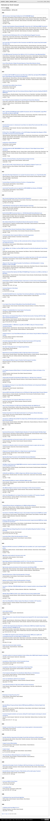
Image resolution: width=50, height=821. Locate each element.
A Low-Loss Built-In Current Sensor (10, 781)
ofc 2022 (4, 139)
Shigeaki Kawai (23, 630)
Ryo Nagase (43, 20)
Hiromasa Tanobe (17, 320)
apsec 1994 (5, 810)
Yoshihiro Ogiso (6, 36)
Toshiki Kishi (5, 251)
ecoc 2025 (5, 23)
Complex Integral (6, 749)
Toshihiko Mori (41, 630)
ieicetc (4, 210)
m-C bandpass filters (7, 787)
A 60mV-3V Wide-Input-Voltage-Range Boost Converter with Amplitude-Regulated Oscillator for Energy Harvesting (24, 530)
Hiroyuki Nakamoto (6, 532)
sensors (4, 415)
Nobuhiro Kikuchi (30, 408)
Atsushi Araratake (24, 320)
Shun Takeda (20, 373)
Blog (24, 819)
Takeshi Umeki (17, 58)
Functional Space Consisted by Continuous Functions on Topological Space (19, 182)
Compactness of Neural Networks (9, 142)
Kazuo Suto (28, 630)
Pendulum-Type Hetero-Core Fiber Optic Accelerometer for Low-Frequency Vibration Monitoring (22, 412)
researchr (3, 1)
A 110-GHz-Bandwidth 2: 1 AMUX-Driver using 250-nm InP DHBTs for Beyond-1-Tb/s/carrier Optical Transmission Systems (23, 325)
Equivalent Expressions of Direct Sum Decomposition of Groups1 (16, 574)
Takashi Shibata (6, 728)
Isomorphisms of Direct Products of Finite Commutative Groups (16, 661)
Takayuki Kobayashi (32, 17)
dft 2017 (4, 448)
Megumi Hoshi (25, 17)
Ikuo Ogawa (40, 716)
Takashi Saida (9, 138)
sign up (7, 813)
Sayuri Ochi (5, 401)
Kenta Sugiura (17, 36)
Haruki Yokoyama (35, 621)
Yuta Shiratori (42, 18)
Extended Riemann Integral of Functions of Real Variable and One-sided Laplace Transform (22, 771)
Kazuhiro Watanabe (25, 127)
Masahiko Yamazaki (6, 750)
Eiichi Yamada (17, 408)
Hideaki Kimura (22, 708)
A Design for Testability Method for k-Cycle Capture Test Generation (17, 310)
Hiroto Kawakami (17, 136)
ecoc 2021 (5, 179)
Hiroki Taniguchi (31, 36)
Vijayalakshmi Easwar (28, 282)
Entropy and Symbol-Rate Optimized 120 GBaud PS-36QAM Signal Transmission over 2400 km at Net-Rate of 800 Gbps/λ (25, 272)
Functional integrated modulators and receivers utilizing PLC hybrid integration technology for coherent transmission (24, 714)
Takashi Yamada (10, 208)
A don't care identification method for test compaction (14, 678)
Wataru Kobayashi (25, 318)
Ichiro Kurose (12, 414)
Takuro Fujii (31, 251)
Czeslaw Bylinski (13, 696)
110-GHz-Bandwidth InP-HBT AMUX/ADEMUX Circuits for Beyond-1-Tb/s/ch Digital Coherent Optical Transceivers (23, 149)
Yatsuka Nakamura (30, 744)
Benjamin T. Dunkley (13, 282)
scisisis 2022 (5, 161)
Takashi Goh (28, 207)
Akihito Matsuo (5, 258)
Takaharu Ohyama (11, 506)
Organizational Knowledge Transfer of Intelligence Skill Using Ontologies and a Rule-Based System (23, 765)
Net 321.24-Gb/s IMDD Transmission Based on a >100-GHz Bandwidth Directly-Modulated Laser (22, 213)
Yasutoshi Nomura (11, 160)
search (15, 1)
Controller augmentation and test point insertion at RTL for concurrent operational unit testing (22, 439)
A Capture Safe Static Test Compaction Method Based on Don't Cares (17, 399)
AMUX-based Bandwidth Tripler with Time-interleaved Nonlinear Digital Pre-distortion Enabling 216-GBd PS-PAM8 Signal (25, 92)
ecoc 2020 (5, 226)
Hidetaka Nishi (43, 214)
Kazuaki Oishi (5, 628)
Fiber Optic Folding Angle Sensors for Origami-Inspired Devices (16, 346)
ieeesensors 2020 (6, 245)
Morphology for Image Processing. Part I (11, 694)
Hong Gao (12, 532)
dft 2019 (4, 307)
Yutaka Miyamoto (6, 21)
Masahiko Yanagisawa (26, 738)
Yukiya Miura (5, 782)
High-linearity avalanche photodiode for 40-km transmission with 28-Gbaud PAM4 (20, 567)
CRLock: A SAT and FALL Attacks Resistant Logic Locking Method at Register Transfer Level (22, 164)
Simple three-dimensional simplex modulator (12, 645)
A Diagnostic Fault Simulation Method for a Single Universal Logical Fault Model (19, 451)
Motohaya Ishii (17, 207)
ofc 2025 (4, 39)
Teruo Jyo (28, 94)
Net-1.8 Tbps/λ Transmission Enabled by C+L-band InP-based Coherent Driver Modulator (21, 99)
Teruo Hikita (13, 809)
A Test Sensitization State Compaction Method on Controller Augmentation (18, 235)
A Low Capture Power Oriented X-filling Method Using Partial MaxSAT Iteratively (19, 304)
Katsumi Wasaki (20, 696)
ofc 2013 (4, 658)
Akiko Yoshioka (12, 738)
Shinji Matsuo (22, 217)
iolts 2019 (4, 343)
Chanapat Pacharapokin (7, 744)
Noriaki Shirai (34, 628)
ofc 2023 (4, 117)
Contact (6, 819)
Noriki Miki (16, 708)
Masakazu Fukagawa (7, 809)
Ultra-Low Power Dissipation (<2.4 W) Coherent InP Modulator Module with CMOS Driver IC (21, 405)
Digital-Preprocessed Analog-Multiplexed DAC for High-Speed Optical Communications (21, 352)
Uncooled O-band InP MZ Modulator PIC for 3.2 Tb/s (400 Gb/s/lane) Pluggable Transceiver (21, 35)
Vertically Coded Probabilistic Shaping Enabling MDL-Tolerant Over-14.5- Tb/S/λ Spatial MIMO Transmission (25, 26)
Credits (10, 819)
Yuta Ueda (19, 318)
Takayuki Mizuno (10, 201)
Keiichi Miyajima (6, 86)
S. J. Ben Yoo (41, 199)
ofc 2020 (4, 219)
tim (3, 129)
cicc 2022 (4, 155)
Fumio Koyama (9, 217)
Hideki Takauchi (23, 628)
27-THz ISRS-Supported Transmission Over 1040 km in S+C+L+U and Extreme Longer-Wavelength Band (24, 54)
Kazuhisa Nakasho (6, 537)
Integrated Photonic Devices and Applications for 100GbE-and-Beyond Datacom (19, 505)
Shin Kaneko (5, 708)
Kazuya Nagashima (40, 101)
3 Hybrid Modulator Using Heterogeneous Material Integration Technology (18, 205)
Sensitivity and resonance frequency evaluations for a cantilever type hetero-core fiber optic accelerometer (25, 257)
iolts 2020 (4, 232)
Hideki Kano (40, 628)
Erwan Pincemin (35, 199)
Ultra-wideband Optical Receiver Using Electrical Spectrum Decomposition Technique (20, 221)
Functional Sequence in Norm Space (10, 288)
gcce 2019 (5, 349)
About (2, 819)
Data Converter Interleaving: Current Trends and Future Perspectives (17, 198)
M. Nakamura (13, 223)
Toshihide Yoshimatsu (20, 506)
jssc (3, 269)
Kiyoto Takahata (35, 514)
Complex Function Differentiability (10, 743)
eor (3, 730)
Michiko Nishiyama (33, 127)
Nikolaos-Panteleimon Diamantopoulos (10, 214)
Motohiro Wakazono (13, 674)
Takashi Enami (5, 556)
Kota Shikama (26, 251)
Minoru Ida (8, 152)
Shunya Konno (29, 55)
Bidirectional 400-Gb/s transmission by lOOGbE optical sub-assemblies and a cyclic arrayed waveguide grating (24, 547)
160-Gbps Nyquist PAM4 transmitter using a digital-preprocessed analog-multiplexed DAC (21, 593)
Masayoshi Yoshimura (7, 166)
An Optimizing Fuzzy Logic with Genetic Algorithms (13, 797)
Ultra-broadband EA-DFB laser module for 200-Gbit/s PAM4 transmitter (17, 480)
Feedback (31, 819)
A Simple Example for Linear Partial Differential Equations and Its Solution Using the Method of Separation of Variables (25, 334)
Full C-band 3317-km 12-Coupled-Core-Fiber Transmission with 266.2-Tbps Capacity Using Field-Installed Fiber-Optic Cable (24, 43)
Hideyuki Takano (14, 452)
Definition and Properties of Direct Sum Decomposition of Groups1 (16, 580)
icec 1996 (4, 800)
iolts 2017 (4, 442)
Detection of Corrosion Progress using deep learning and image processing (18, 158)
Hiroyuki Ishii (5, 483)
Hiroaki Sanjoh (11, 483)
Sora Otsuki (5, 336)
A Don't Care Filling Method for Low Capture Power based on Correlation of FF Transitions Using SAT (24, 495)
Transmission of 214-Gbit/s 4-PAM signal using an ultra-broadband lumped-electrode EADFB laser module (25, 512)
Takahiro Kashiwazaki (20, 57)
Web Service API (19, 819)
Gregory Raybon (22, 199)
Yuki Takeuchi (5, 342)
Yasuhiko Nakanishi (21, 482)
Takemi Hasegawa (23, 20)
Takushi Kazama (35, 55)
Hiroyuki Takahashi (10, 20)
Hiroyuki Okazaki (20, 537)
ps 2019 (4, 357)
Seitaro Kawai (22, 639)
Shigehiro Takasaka (36, 20)
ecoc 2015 (5, 598)
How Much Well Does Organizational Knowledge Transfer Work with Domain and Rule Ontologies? (23, 737)
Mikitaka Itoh (10, 562)
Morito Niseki (13, 379)
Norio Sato (5, 252)
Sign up (48, 1)
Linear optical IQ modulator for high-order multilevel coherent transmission (18, 684)
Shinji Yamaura (29, 639)
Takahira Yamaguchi (42, 738)
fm (3, 88)
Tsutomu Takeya (24, 151)
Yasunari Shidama (19, 183)
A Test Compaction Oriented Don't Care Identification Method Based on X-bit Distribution (21, 672)
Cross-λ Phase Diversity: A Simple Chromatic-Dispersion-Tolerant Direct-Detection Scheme (21, 63)
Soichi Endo (17, 20)
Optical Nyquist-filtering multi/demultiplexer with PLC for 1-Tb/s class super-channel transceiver (23, 561)
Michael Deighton (43, 282)
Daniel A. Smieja (6, 282)
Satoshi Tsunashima (9, 320)
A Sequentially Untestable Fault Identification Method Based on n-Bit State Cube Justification (22, 377)
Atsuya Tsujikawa (14, 166)
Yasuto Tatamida (10, 136)
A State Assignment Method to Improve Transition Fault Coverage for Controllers (19, 360)
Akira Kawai (5, 17)
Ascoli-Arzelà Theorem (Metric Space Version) (12, 85)
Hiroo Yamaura (27, 798)
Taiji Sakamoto (7, 18)
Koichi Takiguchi (35, 708)
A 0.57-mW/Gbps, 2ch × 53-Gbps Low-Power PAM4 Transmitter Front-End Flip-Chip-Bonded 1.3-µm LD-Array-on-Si (25, 249)
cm (3, 202)
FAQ (27, 819)
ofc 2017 (4, 470)
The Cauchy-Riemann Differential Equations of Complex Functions (16, 754)
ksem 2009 (5, 740)
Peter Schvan (28, 199)
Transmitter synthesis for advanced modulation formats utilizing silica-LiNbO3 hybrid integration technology (25, 655)
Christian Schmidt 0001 (7, 199)
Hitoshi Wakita (36, 18)
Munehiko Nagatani (29, 18)
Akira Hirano (19, 434)
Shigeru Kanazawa (38, 36)
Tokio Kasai (19, 127)
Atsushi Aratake (6, 207)
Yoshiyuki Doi (34, 207)
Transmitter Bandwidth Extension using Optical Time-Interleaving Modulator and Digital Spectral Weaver (24, 293)
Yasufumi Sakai (16, 628)
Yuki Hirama (36, 305)
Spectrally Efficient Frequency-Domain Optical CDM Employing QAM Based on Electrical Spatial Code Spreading (24, 706)
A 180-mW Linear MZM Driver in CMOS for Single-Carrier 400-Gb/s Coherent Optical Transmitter (22, 473)
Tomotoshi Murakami (9, 630)
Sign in (45, 1)
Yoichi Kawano (29, 628)
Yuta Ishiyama (19, 236)
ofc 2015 (4, 552)
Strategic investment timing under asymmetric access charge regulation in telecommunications (22, 727)
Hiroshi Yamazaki (24, 36)
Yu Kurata (4, 620)
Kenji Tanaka (20, 474)
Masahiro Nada (5, 568)
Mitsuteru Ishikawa (17, 38)
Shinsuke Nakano (11, 407)
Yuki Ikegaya (5, 236)
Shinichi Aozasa (18, 620)
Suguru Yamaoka (28, 214)
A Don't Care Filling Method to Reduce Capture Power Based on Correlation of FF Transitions (22, 600)
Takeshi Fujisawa (28, 514)
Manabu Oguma (13, 508)
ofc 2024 (4, 82)
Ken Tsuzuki (11, 207)
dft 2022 (4, 167)
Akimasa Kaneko (25, 38)
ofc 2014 (4, 614)
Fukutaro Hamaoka (6, 57)
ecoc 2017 (5, 436)
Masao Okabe (18, 738)
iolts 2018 (4, 374)
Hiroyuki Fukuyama (15, 621)
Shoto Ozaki (5, 160)
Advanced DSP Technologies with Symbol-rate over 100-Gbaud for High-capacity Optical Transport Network (25, 392)
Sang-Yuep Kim (11, 708)
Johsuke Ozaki (39, 318)
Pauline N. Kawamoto (12, 336)
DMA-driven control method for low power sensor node (14, 555)
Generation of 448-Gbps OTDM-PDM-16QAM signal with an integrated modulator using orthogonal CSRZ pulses (24, 587)
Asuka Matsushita (22, 393)
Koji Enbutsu (12, 57)
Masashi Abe (23, 55)
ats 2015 (4, 603)
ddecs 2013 (5, 681)
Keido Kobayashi (6, 738)
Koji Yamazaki (27, 452)
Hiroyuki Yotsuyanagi (42, 379)
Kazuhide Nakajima (21, 18)
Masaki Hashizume (6, 380)
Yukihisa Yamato (25, 160)
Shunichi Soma (42, 506)
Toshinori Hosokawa (29, 166)
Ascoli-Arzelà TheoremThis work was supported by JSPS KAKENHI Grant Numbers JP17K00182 (22, 188)
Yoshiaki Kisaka (10, 395)
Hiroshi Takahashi (13, 686)
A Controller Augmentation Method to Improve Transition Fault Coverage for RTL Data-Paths (22, 340)
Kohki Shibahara (11, 17)
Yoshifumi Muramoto (41, 482)
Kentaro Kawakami (12, 556)
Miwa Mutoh (32, 94)
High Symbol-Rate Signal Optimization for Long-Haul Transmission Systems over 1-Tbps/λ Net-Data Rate (24, 174)
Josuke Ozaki (11, 36)
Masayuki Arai (37, 230)
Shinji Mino (16, 208)
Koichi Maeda (29, 20)
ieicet (4, 321)
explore (7, 1)
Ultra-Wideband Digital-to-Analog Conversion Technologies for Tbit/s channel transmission (22, 487)
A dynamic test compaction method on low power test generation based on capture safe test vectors (24, 445)
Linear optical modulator (8, 611)
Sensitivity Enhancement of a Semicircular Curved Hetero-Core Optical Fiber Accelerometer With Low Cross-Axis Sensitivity (25, 125)
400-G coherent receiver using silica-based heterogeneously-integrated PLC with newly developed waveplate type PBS (25, 618)
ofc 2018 (4, 396)
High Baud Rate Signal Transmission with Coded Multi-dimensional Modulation (19, 456)
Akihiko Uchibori (6, 798)
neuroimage (5, 285)
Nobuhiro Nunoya (10, 102)
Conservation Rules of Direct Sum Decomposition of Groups (15, 536)
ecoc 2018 (5, 389)
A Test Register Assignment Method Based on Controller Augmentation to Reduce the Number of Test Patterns (24, 371)
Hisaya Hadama (28, 708)
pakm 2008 (5, 768)
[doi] (9, 23)
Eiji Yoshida (9, 621)
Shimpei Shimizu (6, 55)
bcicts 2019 (5, 330)
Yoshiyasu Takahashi (16, 496)
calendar (11, 1)
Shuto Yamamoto (12, 95)
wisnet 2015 (5, 558)
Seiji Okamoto (13, 433)
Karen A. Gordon (6, 283)
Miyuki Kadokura (6, 127)
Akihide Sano (43, 467)
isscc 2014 (5, 642)
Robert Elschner (17, 201)
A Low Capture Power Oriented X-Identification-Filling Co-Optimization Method (19, 229)
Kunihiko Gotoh (18, 788)
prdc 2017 (4, 454)
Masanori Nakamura (18, 17)
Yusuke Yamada (14, 18)
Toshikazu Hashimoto (42, 64)
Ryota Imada (39, 17)
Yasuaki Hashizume (38, 407)
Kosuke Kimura (12, 55)
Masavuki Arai (42, 305)
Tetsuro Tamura (17, 630)
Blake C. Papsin (21, 282)
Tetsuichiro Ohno (28, 506)
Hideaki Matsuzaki (36, 570)
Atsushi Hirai (13, 446)
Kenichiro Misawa (14, 230)
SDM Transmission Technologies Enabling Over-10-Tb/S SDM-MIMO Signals (18, 15)
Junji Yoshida (41, 135)
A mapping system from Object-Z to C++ (11, 807)
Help (13, 819)
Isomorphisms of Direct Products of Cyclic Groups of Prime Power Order (18, 667)
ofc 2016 (4, 517)
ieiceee (4, 719)
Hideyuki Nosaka (6, 224)
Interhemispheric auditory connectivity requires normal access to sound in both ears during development (25, 280)
